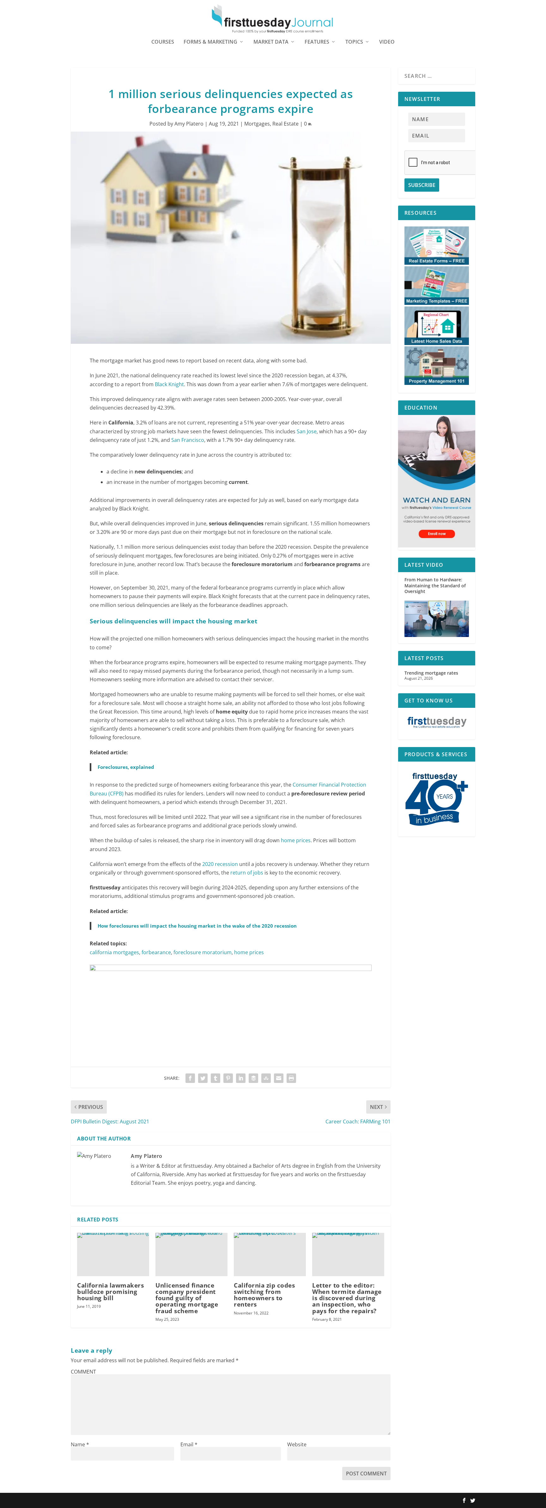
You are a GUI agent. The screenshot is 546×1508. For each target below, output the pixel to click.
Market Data (270, 42)
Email (188, 1444)
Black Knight (169, 384)
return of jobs (246, 872)
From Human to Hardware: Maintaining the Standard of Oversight (435, 585)
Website (296, 1444)
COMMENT (83, 1371)
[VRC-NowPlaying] (231, 969)
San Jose (307, 431)
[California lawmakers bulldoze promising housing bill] (113, 1254)
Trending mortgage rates (431, 673)
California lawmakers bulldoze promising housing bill (110, 1291)
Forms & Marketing (210, 42)
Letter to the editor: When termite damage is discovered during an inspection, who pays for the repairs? (347, 1298)
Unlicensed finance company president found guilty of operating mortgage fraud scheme (186, 1298)
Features (317, 42)
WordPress (163, 1501)
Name (80, 1444)
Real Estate (285, 123)
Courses (162, 42)
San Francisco (187, 439)
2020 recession (220, 864)
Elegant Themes (111, 1501)
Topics (354, 42)
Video (387, 42)
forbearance (156, 952)
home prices (296, 840)
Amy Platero (188, 123)
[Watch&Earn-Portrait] (436, 546)
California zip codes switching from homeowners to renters (264, 1295)
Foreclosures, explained (126, 767)
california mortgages (114, 952)
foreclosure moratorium (202, 952)
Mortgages (257, 123)
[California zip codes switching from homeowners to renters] (270, 1254)
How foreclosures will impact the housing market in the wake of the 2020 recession (197, 926)
